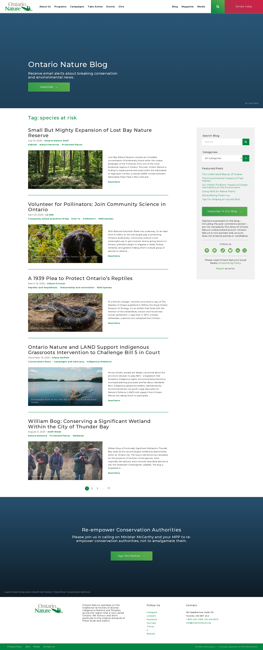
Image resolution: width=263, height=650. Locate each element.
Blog (175, 6)
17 (109, 488)
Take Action (95, 6)
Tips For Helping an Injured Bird (221, 199)
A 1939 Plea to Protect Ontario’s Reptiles (80, 278)
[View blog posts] (245, 158)
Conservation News (39, 361)
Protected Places (72, 144)
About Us (45, 6)
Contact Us (49, 646)
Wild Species (106, 218)
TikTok (150, 626)
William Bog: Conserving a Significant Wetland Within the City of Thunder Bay (89, 424)
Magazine (188, 6)
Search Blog (211, 135)
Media (201, 6)
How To (75, 218)
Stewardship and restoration (77, 287)
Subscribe (46, 86)
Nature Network (37, 435)
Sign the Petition (129, 555)
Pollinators (89, 218)
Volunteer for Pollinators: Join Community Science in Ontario (97, 207)
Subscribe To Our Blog (222, 211)
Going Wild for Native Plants (218, 191)
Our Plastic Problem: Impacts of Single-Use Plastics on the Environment (225, 186)
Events (110, 6)
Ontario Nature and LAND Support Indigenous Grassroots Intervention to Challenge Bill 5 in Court (94, 349)
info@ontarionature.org (198, 623)
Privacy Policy (14, 646)
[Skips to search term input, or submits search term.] (218, 6)
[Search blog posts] (245, 142)
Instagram (152, 612)
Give (121, 6)
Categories (210, 152)
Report (220, 268)
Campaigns (77, 6)
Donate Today (244, 6)
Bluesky (151, 633)
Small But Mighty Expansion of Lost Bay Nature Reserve (90, 132)
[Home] (19, 6)
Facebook (152, 619)
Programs (60, 6)
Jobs (27, 646)
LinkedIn (151, 616)
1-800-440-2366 (194, 619)
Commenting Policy (229, 263)
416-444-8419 (211, 619)
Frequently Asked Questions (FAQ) (48, 218)
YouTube (151, 623)
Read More (114, 182)
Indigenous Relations (99, 361)
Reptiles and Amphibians (43, 287)
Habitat (32, 144)
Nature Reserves (49, 144)
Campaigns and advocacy (69, 361)
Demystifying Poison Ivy (216, 195)
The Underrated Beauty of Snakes (222, 174)
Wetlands (78, 435)
